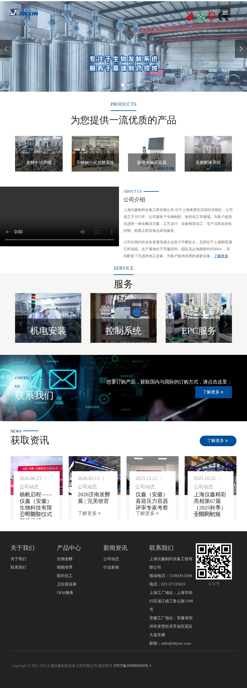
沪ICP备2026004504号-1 (132, 666)
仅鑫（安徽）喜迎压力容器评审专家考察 (152, 501)
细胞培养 (65, 567)
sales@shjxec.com (176, 643)
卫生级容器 (67, 584)
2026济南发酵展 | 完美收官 (94, 497)
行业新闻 (111, 567)
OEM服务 (65, 592)
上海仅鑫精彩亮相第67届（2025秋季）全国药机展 (210, 504)
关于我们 (23, 547)
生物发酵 (65, 559)
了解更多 (221, 256)
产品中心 (69, 547)
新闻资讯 (115, 547)
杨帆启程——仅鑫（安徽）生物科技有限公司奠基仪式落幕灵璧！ (36, 507)
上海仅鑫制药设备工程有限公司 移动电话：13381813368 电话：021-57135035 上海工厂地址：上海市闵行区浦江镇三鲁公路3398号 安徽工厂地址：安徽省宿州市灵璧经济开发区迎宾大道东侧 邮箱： (171, 601)
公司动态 (111, 559)
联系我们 (18, 567)
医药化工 (65, 575)
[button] (21, 324)
